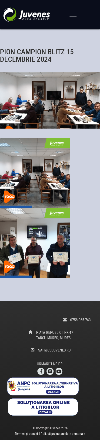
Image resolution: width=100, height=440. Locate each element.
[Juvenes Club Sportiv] (27, 14)
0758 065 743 (80, 320)
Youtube (59, 371)
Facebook (40, 371)
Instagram (50, 371)
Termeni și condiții (27, 434)
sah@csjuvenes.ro (54, 350)
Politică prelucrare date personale (63, 434)
